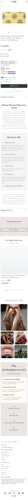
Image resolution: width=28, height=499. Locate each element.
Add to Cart (14, 86)
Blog (2, 464)
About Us (3, 474)
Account (3, 470)
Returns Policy (4, 454)
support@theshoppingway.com (7, 447)
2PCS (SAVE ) (4, 71)
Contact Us (3, 472)
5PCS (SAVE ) (4, 73)
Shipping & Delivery (5, 452)
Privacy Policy (4, 468)
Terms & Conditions (5, 466)
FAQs (2, 457)
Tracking (3, 459)
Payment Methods (5, 455)
